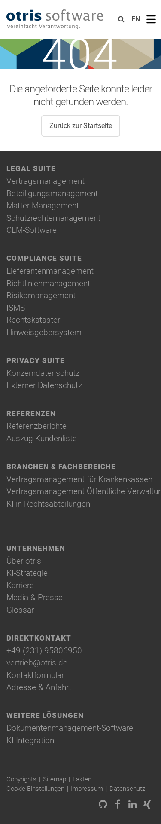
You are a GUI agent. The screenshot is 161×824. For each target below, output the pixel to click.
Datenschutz (127, 789)
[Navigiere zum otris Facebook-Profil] (117, 805)
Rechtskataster (33, 320)
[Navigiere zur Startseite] (54, 19)
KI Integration (30, 740)
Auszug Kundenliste (41, 438)
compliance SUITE (44, 258)
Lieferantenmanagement (50, 271)
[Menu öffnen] (151, 19)
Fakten (82, 779)
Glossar (20, 610)
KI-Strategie (27, 573)
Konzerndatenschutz (42, 373)
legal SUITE (31, 169)
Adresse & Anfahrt (38, 687)
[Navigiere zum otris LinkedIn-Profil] (132, 805)
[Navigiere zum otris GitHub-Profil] (103, 805)
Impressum (87, 789)
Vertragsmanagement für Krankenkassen (79, 479)
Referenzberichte (36, 426)
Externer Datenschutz (44, 385)
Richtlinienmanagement (48, 283)
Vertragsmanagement (45, 181)
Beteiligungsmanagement (52, 193)
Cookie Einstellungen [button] (35, 789)
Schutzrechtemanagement (53, 218)
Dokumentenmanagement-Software (69, 728)
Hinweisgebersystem (44, 332)
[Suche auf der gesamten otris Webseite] (121, 19)
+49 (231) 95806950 (44, 651)
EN (135, 19)
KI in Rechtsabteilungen (48, 504)
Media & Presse (34, 597)
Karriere (20, 585)
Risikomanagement (41, 295)
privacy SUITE (35, 361)
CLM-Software (31, 230)
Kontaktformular (35, 675)
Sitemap (54, 779)
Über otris (23, 561)
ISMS (15, 308)
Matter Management (42, 206)
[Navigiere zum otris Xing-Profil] (147, 805)
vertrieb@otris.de (36, 663)
